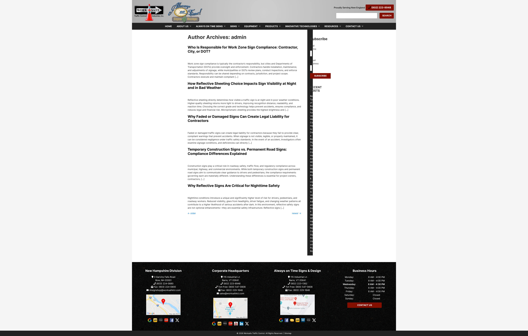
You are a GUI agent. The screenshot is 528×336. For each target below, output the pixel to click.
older (192, 213)
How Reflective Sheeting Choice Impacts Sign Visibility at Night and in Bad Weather (242, 85)
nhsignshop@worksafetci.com (165, 290)
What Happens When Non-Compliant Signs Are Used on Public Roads (315, 234)
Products (271, 26)
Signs (233, 26)
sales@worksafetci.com (232, 293)
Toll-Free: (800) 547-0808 (232, 286)
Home (168, 26)
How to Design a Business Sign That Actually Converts (315, 139)
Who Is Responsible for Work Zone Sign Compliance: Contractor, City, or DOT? (243, 49)
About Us (182, 26)
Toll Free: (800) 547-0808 (299, 286)
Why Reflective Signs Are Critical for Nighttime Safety (234, 185)
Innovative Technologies (301, 26)
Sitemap (287, 333)
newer (296, 213)
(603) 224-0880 (164, 283)
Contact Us (353, 26)
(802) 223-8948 (381, 7)
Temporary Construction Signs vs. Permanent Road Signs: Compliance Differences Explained (237, 151)
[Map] (163, 304)
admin (190, 58)
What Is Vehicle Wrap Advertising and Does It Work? (316, 201)
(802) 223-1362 (298, 283)
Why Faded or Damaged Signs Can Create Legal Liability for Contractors (238, 118)
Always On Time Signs (209, 26)
